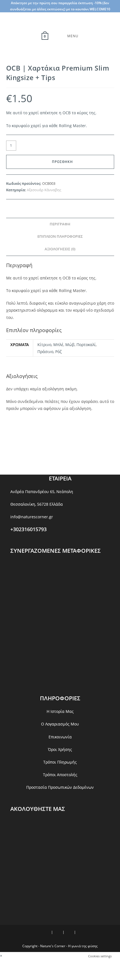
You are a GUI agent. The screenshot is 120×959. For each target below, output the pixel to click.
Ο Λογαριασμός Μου (60, 724)
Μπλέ (58, 344)
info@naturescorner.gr (31, 516)
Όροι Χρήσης (60, 749)
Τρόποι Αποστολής (60, 774)
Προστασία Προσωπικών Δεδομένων (60, 787)
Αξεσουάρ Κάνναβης (44, 189)
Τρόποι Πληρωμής (60, 762)
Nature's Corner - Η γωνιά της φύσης (69, 946)
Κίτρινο (44, 344)
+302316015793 (28, 529)
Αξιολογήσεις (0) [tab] (60, 249)
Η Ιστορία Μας (60, 711)
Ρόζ (58, 351)
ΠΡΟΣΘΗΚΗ (62, 161)
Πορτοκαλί (86, 344)
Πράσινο (45, 351)
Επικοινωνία (60, 736)
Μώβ (70, 344)
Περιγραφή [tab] (60, 224)
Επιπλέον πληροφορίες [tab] (60, 236)
